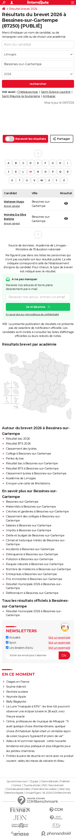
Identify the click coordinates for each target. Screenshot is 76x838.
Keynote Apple (16, 696)
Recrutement (56, 785)
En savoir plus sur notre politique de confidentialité (32, 314)
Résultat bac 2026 (18, 438)
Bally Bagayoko (16, 701)
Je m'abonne (35, 307)
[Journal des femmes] (20, 809)
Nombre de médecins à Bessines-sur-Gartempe (38, 569)
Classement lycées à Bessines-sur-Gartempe (36, 473)
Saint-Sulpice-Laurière (56, 92)
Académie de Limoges (21, 478)
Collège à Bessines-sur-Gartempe (28, 453)
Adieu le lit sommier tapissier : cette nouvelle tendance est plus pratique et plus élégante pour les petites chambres (38, 746)
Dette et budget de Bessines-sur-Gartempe (35, 535)
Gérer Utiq (64, 789)
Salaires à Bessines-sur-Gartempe (28, 525)
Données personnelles (18, 789)
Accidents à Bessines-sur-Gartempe (30, 549)
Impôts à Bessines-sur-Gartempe (28, 530)
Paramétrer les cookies (44, 789)
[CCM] (56, 809)
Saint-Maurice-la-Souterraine (21, 96)
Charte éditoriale (49, 781)
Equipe (34, 781)
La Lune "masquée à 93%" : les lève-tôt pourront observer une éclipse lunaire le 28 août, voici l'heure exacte (38, 711)
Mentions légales (14, 792)
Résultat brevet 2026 (23, 9)
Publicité (65, 781)
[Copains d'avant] (20, 825)
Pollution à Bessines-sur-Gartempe (29, 559)
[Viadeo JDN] (56, 825)
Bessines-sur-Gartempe (22, 501)
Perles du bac (15, 458)
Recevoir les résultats (30, 139)
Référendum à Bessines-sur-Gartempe (32, 593)
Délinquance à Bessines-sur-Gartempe (32, 554)
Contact (17, 785)
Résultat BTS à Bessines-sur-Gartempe (32, 468)
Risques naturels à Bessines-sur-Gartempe (34, 564)
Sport (12, 642)
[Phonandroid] (56, 833)
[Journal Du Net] (20, 817)
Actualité (14, 637)
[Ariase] (20, 833)
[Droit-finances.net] (56, 817)
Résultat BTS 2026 (18, 443)
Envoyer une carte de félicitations (28, 483)
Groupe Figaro (33, 792)
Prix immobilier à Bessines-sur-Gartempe (34, 579)
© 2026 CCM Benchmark (57, 792)
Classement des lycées (21, 448)
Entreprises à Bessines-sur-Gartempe (31, 574)
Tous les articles (32, 785)
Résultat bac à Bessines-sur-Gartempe (32, 463)
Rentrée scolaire (17, 691)
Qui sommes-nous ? (18, 781)
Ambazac (49, 96)
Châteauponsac (27, 92)
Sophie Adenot (16, 686)
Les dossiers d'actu (20, 648)
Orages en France (17, 681)
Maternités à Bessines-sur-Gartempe (31, 506)
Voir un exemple (59, 637)
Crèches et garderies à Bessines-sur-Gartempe (37, 511)
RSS (44, 785)
